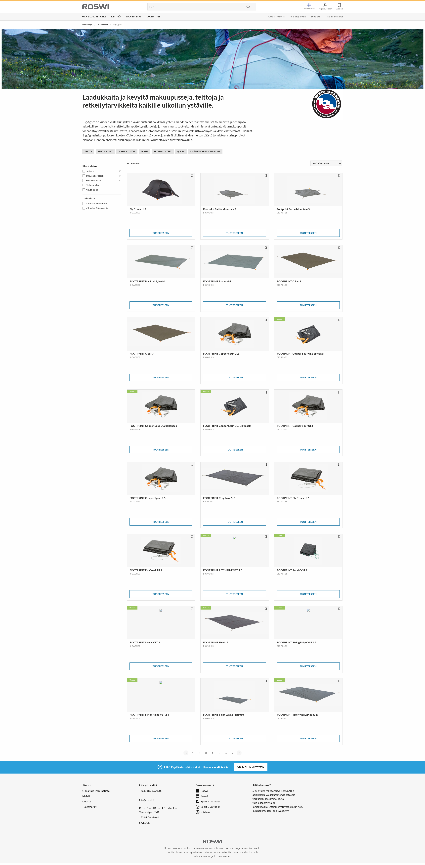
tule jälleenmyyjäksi (264, 802)
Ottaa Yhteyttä (276, 16)
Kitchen (205, 812)
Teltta (88, 151)
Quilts (180, 151)
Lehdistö (316, 16)
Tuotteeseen (161, 233)
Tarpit (144, 151)
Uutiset (86, 801)
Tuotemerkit (134, 16)
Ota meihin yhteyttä (250, 767)
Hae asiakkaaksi (334, 16)
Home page (87, 24)
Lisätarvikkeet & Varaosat (205, 151)
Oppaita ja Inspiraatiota (96, 790)
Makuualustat (127, 151)
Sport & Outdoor (210, 801)
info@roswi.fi (146, 800)
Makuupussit (105, 151)
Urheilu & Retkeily (94, 16)
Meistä (86, 796)
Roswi (204, 790)
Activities (153, 16)
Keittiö (116, 16)
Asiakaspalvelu (298, 16)
